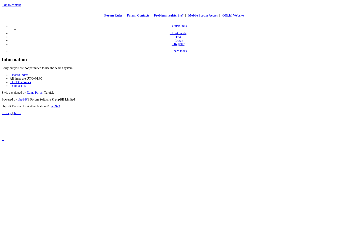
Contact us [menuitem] (19, 85)
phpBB (22, 99)
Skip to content (11, 5)
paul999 (55, 106)
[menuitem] (178, 36)
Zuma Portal (34, 92)
